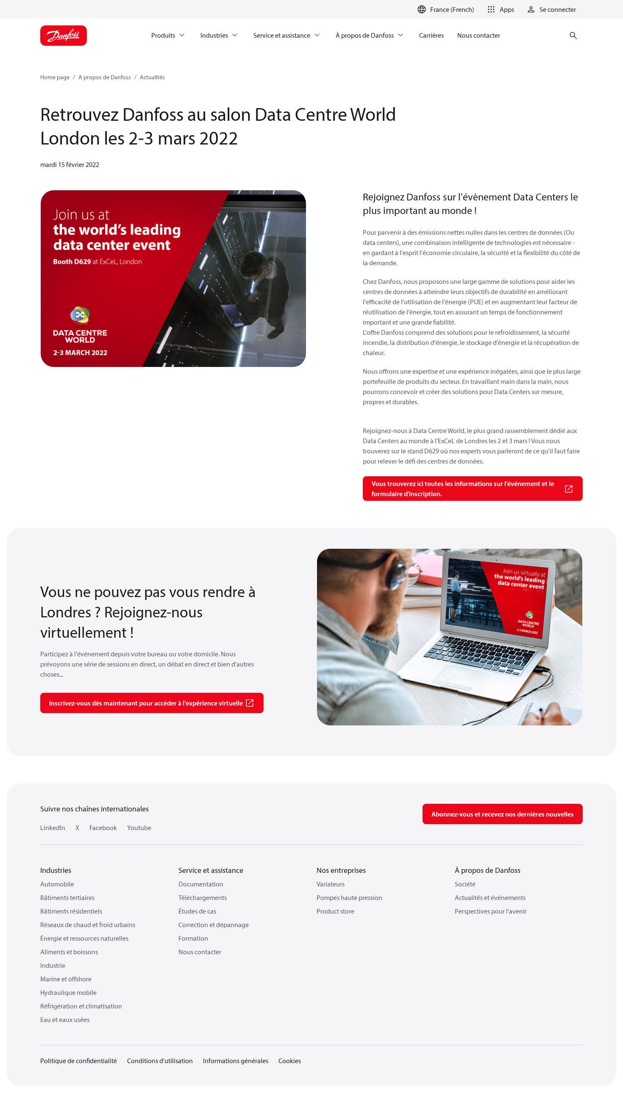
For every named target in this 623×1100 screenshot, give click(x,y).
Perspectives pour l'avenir (491, 911)
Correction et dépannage (213, 924)
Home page (55, 77)
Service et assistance (210, 870)
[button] (499, 9)
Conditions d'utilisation (160, 1060)
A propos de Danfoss (104, 77)
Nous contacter (199, 951)
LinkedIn (52, 827)
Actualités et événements (490, 897)
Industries (55, 870)
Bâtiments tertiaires (67, 897)
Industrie (52, 965)
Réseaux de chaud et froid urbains (87, 924)
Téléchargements (202, 897)
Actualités (152, 77)
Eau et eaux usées (64, 1019)
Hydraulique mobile (68, 992)
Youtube (139, 827)
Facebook (103, 827)
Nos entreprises (341, 870)
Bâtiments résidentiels (71, 911)
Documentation (200, 884)
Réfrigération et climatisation (81, 1006)
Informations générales (235, 1060)
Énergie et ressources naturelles (84, 938)
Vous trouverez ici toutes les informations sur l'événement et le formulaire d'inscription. (463, 488)
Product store (335, 911)
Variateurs (331, 884)
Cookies (289, 1060)
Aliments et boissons (69, 951)
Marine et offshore (66, 979)
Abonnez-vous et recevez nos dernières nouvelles (502, 814)
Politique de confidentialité (78, 1060)
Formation (193, 938)
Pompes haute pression (349, 897)
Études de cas (197, 911)
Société (465, 884)
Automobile (57, 884)
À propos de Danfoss (487, 870)
